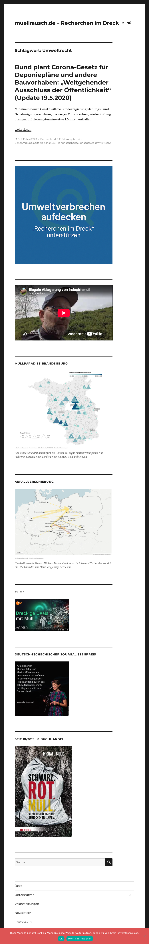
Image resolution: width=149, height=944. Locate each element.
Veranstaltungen (27, 904)
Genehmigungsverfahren (30, 142)
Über (18, 886)
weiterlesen (23, 129)
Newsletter (23, 912)
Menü (127, 23)
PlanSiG (51, 142)
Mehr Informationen (80, 938)
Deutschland (48, 139)
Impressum (23, 921)
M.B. (17, 139)
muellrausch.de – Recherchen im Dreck (67, 23)
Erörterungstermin (70, 139)
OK (61, 938)
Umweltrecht (103, 142)
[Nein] (144, 936)
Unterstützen (25, 895)
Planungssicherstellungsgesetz (75, 142)
